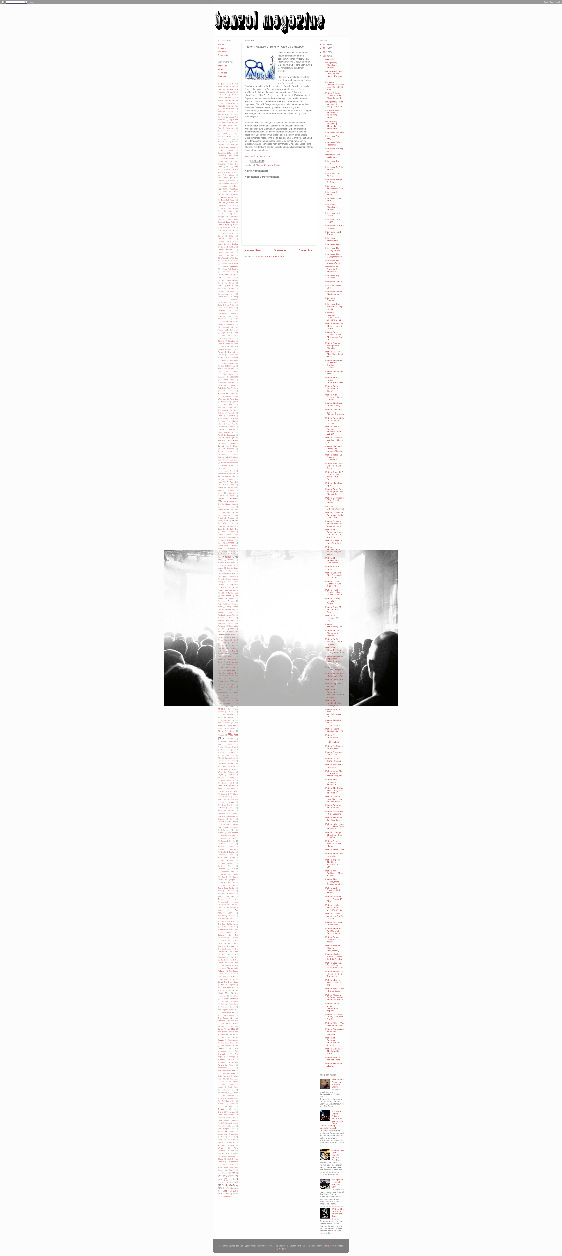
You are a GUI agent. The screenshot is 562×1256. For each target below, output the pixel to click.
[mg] (227, 1182)
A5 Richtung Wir (232, 100)
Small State (225, 824)
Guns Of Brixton (231, 446)
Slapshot (221, 819)
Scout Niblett (222, 786)
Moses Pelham (223, 654)
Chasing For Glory (226, 252)
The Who (221, 1059)
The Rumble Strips (225, 1032)
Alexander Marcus (225, 111)
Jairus (232, 507)
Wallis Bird (222, 1140)
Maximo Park (230, 615)
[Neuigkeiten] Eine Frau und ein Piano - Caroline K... (333, 75)
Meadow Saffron (225, 618)
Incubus (221, 496)
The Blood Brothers (228, 927)
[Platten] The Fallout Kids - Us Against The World (334, 790)
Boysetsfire (228, 211)
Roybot (220, 775)
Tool (223, 1084)
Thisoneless (222, 1068)
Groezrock (225, 443)
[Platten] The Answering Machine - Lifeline (338, 1083)
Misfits (220, 637)
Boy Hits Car (233, 208)
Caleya (220, 236)
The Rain (234, 1021)
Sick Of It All (233, 802)
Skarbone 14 (223, 813)
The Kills (224, 999)
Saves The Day (232, 780)
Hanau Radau (225, 451)
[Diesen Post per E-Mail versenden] (251, 161)
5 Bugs (228, 98)
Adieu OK (231, 103)
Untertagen (234, 1120)
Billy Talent (223, 178)
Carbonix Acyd (223, 241)
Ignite (220, 493)
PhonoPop (230, 728)
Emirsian (235, 371)
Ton (222, 1081)
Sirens (232, 808)
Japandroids (226, 512)
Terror (220, 899)
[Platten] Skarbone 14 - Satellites (333, 819)
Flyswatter (231, 413)
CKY (236, 230)
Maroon (220, 612)
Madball (231, 598)
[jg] (219, 1182)
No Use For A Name (226, 687)
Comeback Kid (223, 274)
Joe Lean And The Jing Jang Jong (228, 526)
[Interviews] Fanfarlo (334, 132)
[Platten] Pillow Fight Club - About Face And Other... (334, 826)
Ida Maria (230, 490)
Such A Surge (223, 874)
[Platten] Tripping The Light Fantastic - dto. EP (333, 863)
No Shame (231, 684)
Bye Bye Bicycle (224, 230)
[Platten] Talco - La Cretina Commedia (333, 457)
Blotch (225, 191)
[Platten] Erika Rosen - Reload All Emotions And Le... (333, 336)
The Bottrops (226, 932)
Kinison (223, 554)
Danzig (235, 297)
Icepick (220, 487)
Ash (233, 139)
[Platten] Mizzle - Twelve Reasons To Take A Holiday (334, 956)
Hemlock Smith (232, 460)
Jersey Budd (223, 521)
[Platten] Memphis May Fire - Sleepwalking (333, 948)
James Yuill (222, 510)
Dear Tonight (230, 305)
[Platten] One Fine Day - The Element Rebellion (334, 412)
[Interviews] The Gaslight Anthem (333, 255)
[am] (233, 1173)
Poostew (231, 739)
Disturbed (231, 341)
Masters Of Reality (264, 165)
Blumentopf (234, 194)
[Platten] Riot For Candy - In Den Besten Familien (333, 592)
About (220, 69)
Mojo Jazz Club (223, 648)
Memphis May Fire (226, 620)
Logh (222, 579)
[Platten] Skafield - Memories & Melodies (333, 632)
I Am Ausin (230, 482)
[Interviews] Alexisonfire (331, 239)
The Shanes (226, 1037)
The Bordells (233, 929)
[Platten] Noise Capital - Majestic (334, 668)
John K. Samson (228, 532)
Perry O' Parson (225, 717)
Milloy (232, 629)
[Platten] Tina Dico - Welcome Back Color (334, 465)
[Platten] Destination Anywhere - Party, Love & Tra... (334, 515)
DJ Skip (231, 288)
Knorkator (234, 554)
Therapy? (221, 1062)
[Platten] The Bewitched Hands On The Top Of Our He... (334, 533)
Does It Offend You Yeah (228, 344)
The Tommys (230, 1057)
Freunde (222, 76)
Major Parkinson (224, 604)
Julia (219, 543)
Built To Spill (223, 225)
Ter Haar (230, 896)
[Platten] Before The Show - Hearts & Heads (334, 326)
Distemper (231, 338)
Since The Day (228, 805)
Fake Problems (232, 388)
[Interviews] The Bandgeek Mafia (333, 249)
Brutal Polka (230, 222)
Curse (220, 286)
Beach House (233, 156)
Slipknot (221, 822)
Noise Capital (224, 690)
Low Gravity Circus (231, 590)
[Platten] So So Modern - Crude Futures (333, 641)
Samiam (221, 780)
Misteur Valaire (223, 640)
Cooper (227, 277)
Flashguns (222, 407)
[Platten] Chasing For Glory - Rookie (333, 600)
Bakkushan (222, 153)
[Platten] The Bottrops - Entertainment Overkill (332, 1041)
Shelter (227, 797)
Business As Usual (228, 227)
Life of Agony (222, 576)
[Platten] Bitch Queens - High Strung (332, 890)
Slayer (232, 819)
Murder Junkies (232, 662)
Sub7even (234, 869)
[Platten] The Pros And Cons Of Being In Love (333, 930)
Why (227, 1153)
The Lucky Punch (228, 1007)
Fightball (235, 402)
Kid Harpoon (222, 551)
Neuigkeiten (223, 55)
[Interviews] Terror (333, 244)
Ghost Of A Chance (225, 432)
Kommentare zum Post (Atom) (270, 256)
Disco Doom (225, 335)
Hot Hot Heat (230, 476)
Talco (220, 891)
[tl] (237, 1185)
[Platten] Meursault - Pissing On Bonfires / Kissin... (334, 448)
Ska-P (220, 810)
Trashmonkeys (223, 1093)
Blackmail (231, 180)
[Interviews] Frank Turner (333, 233)
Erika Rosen (228, 374)
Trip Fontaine (227, 1095)
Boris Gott (234, 205)
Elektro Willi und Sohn (226, 368)
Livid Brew (234, 576)
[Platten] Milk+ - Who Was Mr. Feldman (334, 1024)
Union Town (230, 1117)
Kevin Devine (230, 548)
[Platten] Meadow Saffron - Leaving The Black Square (334, 997)
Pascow (231, 712)
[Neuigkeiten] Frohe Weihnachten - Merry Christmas (334, 104)
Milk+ (223, 629)
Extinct (232, 385)
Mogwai (231, 645)
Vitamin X (232, 1137)
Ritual (233, 766)
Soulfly (232, 841)
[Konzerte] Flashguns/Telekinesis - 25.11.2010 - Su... (334, 86)
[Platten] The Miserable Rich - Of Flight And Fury (334, 650)
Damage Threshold (226, 291)
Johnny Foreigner (224, 534)
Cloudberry (233, 266)
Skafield (231, 810)
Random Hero (230, 758)
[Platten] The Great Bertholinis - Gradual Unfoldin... (333, 364)
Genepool (231, 429)
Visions (223, 1137)
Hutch (220, 482)
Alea (236, 106)
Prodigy (220, 747)
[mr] (236, 1182)
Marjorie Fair (230, 609)
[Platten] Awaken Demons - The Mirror (332, 939)
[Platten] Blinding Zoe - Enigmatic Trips (333, 982)
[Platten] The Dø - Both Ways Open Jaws (338, 1212)
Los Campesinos (232, 584)
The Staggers (233, 1040)
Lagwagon (231, 565)
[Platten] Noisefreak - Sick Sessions (334, 812)
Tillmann (235, 1070)
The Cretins (226, 940)
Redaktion (222, 73)
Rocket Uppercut (224, 769)
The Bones (222, 929)
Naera (220, 673)
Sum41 (224, 877)
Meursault (221, 623)
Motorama (221, 659)
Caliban (231, 236)
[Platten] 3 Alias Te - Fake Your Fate (334, 542)
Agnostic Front (224, 106)
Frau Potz (234, 418)
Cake (223, 233)
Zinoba (226, 1173)
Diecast (235, 330)
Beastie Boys (223, 161)
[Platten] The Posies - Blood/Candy (334, 404)
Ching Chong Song (226, 255)
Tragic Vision (233, 1087)
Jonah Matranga (232, 537)
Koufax (230, 560)
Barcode (232, 153)
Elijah (226, 371)
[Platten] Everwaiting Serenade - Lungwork (334, 1031)
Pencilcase (230, 714)
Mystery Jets (233, 665)
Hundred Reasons (225, 479)
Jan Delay (234, 510)
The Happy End (224, 990)
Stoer (232, 860)
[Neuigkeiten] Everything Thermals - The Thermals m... (333, 125)
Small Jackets (232, 822)
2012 (325, 48)
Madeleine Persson (226, 601)
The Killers (234, 996)
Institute (221, 498)
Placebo (221, 735)
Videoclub (234, 1134)
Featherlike (234, 393)
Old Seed (226, 695)
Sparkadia (221, 846)
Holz (233, 471)
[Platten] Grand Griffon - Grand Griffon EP (333, 583)
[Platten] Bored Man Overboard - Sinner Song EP (334, 773)
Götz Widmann (228, 449)
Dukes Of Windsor (231, 357)
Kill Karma (234, 551)
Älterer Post (306, 250)
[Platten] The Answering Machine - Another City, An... (334, 693)
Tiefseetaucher (223, 1070)
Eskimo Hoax (228, 380)
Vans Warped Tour (226, 1129)
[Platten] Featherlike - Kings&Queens (334, 674)
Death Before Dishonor (226, 308)
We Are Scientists (226, 1145)
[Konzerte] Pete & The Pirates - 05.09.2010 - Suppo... (333, 114)
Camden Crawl (225, 239)
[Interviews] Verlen (333, 282)
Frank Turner (223, 418)
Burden (235, 225)
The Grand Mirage (231, 982)
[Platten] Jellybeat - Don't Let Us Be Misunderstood (333, 95)
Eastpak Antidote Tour (229, 363)
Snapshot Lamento (231, 827)
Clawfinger (234, 263)
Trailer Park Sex (228, 1090)
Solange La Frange (228, 835)
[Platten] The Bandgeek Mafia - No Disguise (334, 703)
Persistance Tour (224, 720)
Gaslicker (231, 427)
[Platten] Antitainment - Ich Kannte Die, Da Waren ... (334, 550)
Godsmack (231, 435)
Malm (228, 607)
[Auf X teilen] (257, 161)
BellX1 (228, 167)
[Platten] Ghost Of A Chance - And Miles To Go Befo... (334, 475)
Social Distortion (232, 833)
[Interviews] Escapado (330, 299)
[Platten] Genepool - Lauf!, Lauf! (334, 753)
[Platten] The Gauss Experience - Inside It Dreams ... (334, 660)
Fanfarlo (221, 394)
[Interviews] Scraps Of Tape (333, 181)
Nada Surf (230, 670)
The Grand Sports (228, 985)
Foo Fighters (230, 416)
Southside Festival (225, 844)
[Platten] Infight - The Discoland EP (334, 730)
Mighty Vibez (233, 626)
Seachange (230, 788)
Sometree (234, 838)
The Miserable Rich (228, 1012)
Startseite (280, 250)
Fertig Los (234, 399)
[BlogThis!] (254, 161)
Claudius (224, 263)
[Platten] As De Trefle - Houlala (333, 759)
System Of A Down (228, 882)
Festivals (224, 402)
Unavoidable (230, 1112)
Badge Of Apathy (226, 150)
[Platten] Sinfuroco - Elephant (334, 1064)
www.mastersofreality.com (257, 156)
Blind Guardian (223, 183)
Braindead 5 (223, 214)
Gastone (221, 429)
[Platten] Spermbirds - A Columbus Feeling (334, 420)
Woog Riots (228, 1164)
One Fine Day (232, 698)
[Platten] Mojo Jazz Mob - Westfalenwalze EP (333, 713)
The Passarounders (226, 1015)
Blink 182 (227, 186)
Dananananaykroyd (225, 294)
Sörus (220, 885)
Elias (219, 371)
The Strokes (226, 1046)
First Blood (228, 404)
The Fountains (226, 965)
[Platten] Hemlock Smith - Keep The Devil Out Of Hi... (334, 907)
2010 (325, 56)
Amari (223, 117)
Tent (219, 896)
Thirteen (231, 1065)
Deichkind (221, 310)
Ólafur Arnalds (226, 1196)
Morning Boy (230, 651)
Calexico (232, 233)
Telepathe (221, 893)
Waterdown (231, 1142)
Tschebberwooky (228, 1101)
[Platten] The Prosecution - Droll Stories (332, 560)
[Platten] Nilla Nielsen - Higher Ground (333, 397)
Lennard (227, 571)
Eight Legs (231, 366)
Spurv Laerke (223, 857)
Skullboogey (230, 816)
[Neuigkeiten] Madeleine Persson (331, 65)
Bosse (223, 208)
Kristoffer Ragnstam (225, 562)
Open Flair (226, 701)
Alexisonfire (222, 114)
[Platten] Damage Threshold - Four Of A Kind (334, 835)
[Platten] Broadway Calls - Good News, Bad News (334, 965)
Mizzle (224, 643)
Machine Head (232, 593)
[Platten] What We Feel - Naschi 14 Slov (333, 898)
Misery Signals (230, 634)
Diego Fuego (226, 333)
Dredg (227, 349)
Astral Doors (223, 142)
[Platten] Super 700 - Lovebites (334, 854)
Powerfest (230, 744)
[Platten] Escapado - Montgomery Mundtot (334, 345)
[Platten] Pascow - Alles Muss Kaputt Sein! (334, 354)
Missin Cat (231, 637)
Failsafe (221, 388)
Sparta (232, 846)
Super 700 (234, 880)
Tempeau (231, 893)
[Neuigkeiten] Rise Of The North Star (337, 1183)
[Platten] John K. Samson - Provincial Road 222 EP (333, 430)
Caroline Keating (231, 244)
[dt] (229, 1176)
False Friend (227, 391)
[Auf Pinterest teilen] (263, 161)
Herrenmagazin (223, 471)
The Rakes (225, 1023)
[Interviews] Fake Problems (333, 143)
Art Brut (232, 136)
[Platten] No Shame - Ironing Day (334, 747)
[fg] (253, 165)
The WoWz (231, 1059)
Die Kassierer (223, 327)
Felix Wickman (226, 396)
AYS (222, 103)
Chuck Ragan (233, 261)
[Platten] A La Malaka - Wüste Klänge (333, 843)
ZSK (219, 1173)
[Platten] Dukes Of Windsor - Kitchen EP (334, 440)
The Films (234, 963)
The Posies (223, 1018)
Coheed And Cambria (229, 269)
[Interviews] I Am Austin (332, 174)
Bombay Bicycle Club (229, 197)
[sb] (226, 1185)
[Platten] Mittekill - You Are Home (333, 1058)
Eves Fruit (222, 385)
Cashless (231, 247)
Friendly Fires (225, 421)
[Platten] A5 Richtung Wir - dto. (332, 618)
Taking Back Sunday (226, 888)
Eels (222, 366)
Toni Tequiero (233, 1081)
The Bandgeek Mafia (226, 916)
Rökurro (231, 777)
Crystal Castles (228, 283)
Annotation (228, 125)
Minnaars (221, 631)
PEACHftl (221, 709)
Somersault (222, 838)
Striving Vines (225, 866)
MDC (222, 593)
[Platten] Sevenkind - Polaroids (334, 766)
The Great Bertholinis (226, 987)
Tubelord (221, 1104)
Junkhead (230, 543)
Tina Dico (224, 1073)
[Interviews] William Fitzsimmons (333, 293)
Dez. (327, 59)
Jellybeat (231, 518)
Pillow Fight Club (226, 731)
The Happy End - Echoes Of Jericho (334, 507)
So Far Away (225, 830)
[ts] (224, 1188)
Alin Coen (234, 114)
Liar (233, 573)
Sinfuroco (221, 808)
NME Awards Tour (228, 667)
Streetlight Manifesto (226, 863)
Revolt (229, 763)
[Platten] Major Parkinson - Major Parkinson (334, 873)
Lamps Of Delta (224, 568)
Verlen (220, 1131)
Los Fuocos (226, 587)
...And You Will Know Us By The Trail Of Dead (228, 86)
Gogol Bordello (224, 438)
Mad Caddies (226, 596)
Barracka (221, 156)
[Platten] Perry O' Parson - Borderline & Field (334, 379)
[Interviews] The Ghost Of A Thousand (332, 269)
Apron (224, 134)
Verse (232, 1131)
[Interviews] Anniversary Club (334, 187)
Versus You (222, 1134)
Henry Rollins (228, 465)
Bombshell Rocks (227, 200)
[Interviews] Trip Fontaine (332, 276)
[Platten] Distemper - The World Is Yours (334, 1051)
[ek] (236, 1175)
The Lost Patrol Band (229, 1004)
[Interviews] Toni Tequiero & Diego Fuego (334, 306)
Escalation (221, 377)
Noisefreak (222, 692)
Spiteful (223, 852)
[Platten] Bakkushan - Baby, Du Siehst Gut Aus (334, 1016)
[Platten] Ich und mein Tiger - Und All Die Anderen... (334, 799)
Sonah (223, 841)
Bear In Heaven (227, 158)
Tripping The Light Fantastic (228, 1098)
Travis (235, 1093)
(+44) (220, 84)
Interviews (222, 51)
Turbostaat (222, 1109)
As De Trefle (223, 139)
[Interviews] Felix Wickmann (332, 156)
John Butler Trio (232, 529)
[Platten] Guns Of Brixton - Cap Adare (333, 609)
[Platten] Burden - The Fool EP (333, 806)
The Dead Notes (224, 949)
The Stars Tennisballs (229, 1043)
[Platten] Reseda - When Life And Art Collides (334, 916)
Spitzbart (232, 852)
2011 (325, 52)
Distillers (221, 341)
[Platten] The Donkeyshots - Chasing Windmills (334, 881)
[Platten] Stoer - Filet (334, 850)
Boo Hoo (221, 203)
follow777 (329, 1246)
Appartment (234, 131)
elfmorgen (234, 1188)
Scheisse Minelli (228, 783)
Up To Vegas (225, 1123)
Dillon (236, 333)
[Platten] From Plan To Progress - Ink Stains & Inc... (334, 491)
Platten (277, 165)
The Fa (229, 960)
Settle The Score (231, 791)
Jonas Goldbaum (227, 540)
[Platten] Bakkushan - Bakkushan (334, 923)
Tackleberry (230, 885)
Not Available (233, 692)
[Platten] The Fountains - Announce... (331, 781)
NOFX (220, 670)
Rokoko (231, 772)
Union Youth (222, 1120)
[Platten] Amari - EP (334, 680)
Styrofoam (221, 869)
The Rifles (231, 1029)
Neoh (231, 678)
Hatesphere (222, 454)
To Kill (233, 1073)
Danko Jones (223, 297)
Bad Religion (230, 147)
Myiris (223, 665)
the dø (235, 1194)
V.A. (233, 1126)
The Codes (234, 938)
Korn (219, 560)
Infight (232, 496)
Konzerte (222, 48)
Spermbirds (234, 849)
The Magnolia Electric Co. (228, 1010)
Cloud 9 (223, 266)
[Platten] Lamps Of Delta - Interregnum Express (333, 1007)
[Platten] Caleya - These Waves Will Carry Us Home (334, 523)
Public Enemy (226, 750)
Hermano (221, 468)
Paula (220, 714)
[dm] (220, 1175)
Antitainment (230, 128)
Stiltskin (220, 860)
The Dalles (231, 946)
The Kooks (234, 999)
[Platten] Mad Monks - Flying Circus (334, 990)
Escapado (234, 377)
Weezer (221, 1148)
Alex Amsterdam (228, 109)
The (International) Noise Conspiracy (228, 902)
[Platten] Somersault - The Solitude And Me (334, 500)
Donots (223, 346)
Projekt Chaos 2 (232, 747)
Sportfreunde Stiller (225, 855)
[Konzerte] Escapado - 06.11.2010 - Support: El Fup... (334, 316)
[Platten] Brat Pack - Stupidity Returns (338, 1154)
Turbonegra (233, 1104)
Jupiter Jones (223, 545)
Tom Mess (234, 1079)
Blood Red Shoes (231, 189)
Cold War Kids (228, 272)
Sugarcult (234, 874)
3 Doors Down (223, 95)
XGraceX (231, 1170)
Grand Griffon (232, 441)
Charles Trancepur (225, 250)
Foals (220, 416)
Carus (223, 247)
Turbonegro (228, 1106)
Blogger (282, 1249)
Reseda (221, 763)
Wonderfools (233, 1162)
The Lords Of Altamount (229, 1001)
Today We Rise (224, 1076)
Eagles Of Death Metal (229, 360)
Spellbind (221, 849)
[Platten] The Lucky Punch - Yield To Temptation (334, 973)
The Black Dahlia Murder (228, 924)
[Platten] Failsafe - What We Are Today (333, 388)
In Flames (231, 493)
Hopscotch (222, 474)
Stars (233, 857)
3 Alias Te (231, 92)
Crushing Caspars (231, 280)
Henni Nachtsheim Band (229, 463)
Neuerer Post (252, 250)
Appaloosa (222, 131)
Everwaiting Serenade (226, 382)
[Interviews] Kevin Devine (333, 214)
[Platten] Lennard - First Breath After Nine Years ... (334, 575)
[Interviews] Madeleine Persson (331, 206)
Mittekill (235, 640)
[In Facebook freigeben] (260, 161)
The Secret (233, 1034)
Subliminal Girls (228, 871)
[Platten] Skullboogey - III (333, 625)
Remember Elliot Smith (226, 761)
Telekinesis (230, 891)
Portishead (222, 741)
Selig (219, 791)
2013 (325, 44)
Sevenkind (225, 794)
